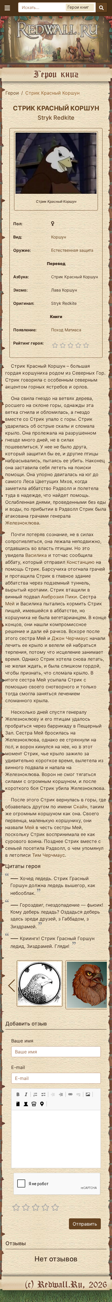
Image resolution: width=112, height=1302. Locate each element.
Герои (12, 93)
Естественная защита (72, 250)
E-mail (18, 1067)
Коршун (58, 236)
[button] (18, 1094)
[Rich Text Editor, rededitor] (56, 1139)
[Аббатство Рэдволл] (56, 39)
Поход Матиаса (66, 329)
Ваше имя (22, 1041)
